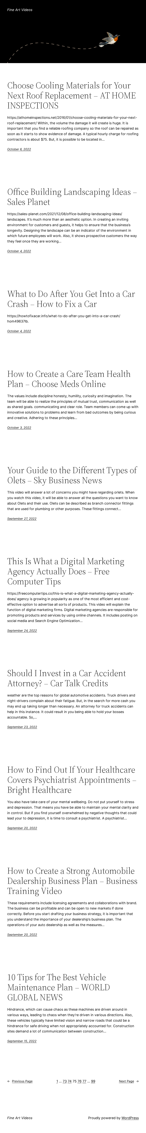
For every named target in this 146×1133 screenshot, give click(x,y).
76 (80, 1081)
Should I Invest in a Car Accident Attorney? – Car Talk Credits (66, 678)
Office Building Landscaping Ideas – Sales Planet (72, 197)
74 (70, 1081)
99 (93, 1081)
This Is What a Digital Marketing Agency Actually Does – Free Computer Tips (65, 571)
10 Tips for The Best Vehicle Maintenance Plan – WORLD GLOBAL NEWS (58, 987)
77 (84, 1081)
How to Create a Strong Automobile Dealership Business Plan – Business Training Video (72, 881)
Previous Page (20, 1081)
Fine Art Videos (19, 10)
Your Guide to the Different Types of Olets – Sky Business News (72, 475)
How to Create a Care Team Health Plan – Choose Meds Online (69, 379)
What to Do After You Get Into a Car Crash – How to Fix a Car (71, 299)
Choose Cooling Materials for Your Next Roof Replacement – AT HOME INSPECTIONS (71, 95)
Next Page (129, 1081)
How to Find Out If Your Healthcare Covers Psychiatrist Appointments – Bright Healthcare (71, 780)
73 (65, 1081)
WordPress (130, 1118)
